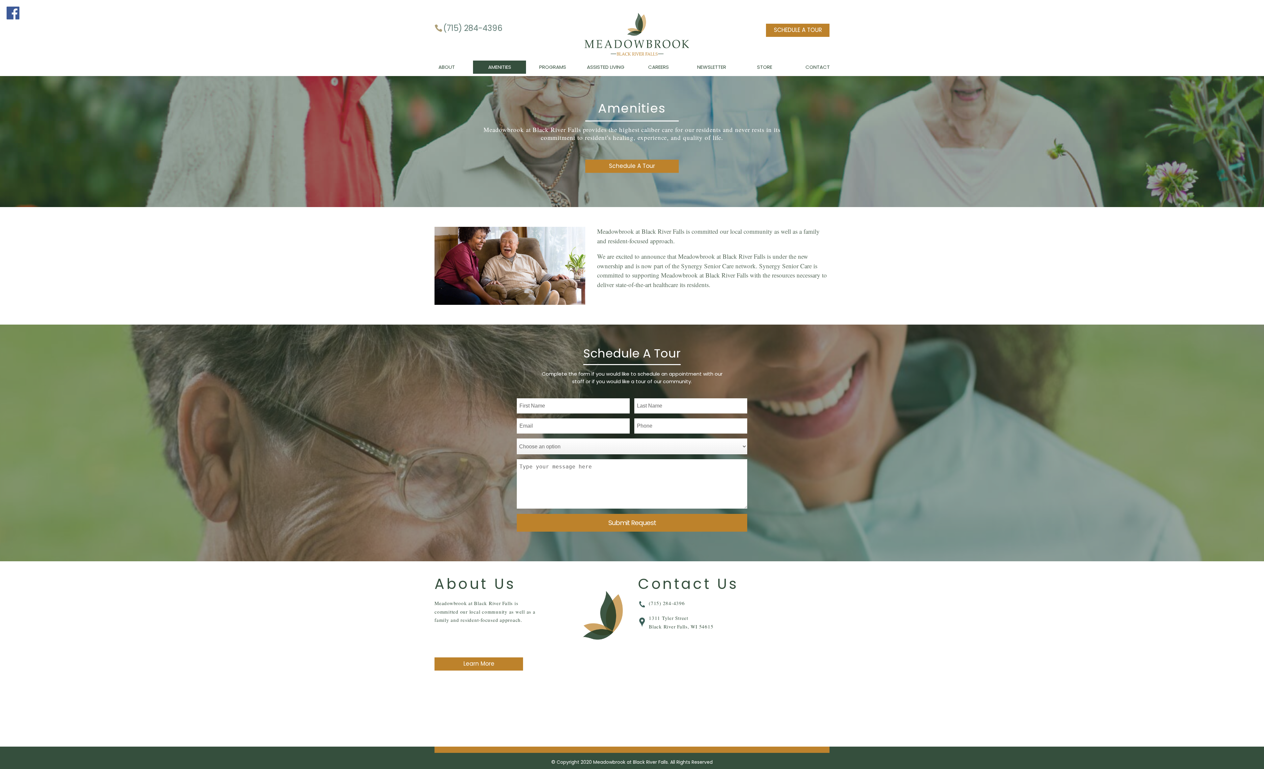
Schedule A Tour (632, 166)
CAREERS (658, 67)
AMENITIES (499, 67)
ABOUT (446, 67)
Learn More (478, 664)
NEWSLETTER (711, 67)
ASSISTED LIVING (605, 67)
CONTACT (817, 67)
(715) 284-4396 (472, 28)
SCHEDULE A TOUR (798, 30)
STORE (764, 67)
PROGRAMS (552, 67)
